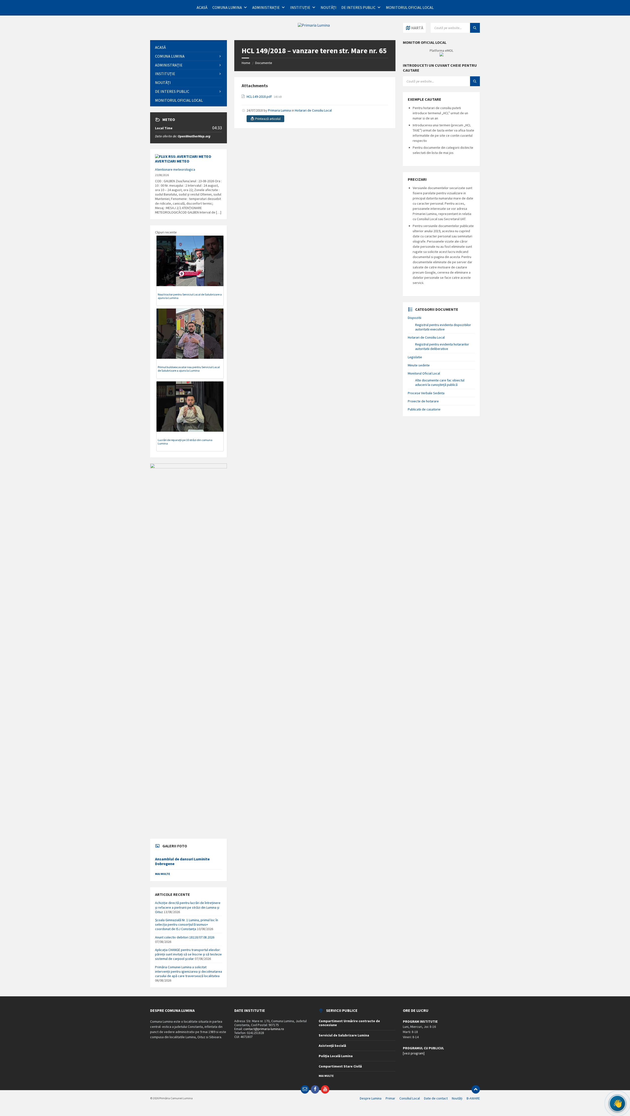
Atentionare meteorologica (175, 169)
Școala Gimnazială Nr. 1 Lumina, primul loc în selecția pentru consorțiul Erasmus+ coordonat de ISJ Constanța (186, 924)
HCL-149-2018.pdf (259, 96)
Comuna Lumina (227, 7)
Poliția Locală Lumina (336, 1056)
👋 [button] (617, 1103)
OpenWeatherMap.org (194, 136)
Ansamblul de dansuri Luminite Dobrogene (182, 861)
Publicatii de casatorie (424, 409)
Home (246, 63)
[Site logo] (314, 25)
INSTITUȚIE (300, 7)
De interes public (358, 7)
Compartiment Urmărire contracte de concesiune (349, 1023)
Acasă (202, 7)
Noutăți (328, 7)
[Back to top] (476, 1089)
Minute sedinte (419, 365)
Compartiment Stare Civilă (340, 1066)
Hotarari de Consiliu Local (313, 110)
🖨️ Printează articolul (265, 119)
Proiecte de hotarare (423, 401)
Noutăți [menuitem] (457, 1098)
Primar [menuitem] (390, 1098)
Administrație (266, 7)
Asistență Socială (332, 1045)
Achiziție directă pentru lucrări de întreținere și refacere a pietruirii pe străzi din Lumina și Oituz (187, 907)
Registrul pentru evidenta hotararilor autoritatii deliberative (442, 346)
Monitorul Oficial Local (410, 7)
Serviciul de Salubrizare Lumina (344, 1035)
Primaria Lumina (279, 110)
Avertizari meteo (172, 161)
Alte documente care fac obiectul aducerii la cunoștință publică (439, 382)
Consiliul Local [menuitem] (409, 1098)
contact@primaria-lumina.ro (263, 1029)
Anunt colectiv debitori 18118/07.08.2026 (184, 937)
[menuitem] (188, 47)
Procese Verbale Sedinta (426, 393)
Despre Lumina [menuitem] (370, 1098)
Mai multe (162, 874)
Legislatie (415, 357)
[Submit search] (475, 28)
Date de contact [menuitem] (436, 1098)
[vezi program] (414, 1053)
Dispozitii (414, 317)
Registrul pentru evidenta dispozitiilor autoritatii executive (443, 327)
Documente (263, 63)
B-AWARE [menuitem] (473, 1098)
